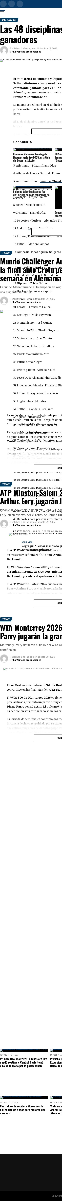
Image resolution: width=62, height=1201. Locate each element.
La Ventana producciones (27, 51)
